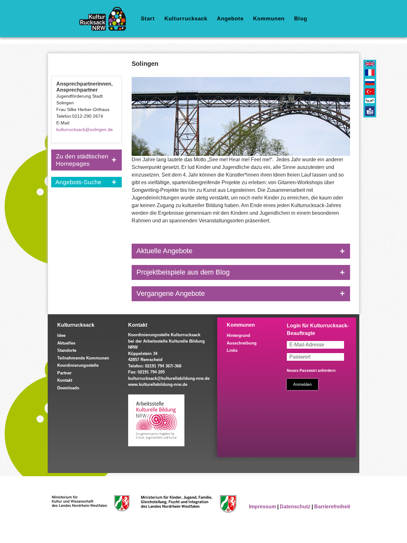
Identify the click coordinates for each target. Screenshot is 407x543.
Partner (64, 373)
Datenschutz (295, 506)
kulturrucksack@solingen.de (84, 129)
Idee (61, 335)
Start (148, 19)
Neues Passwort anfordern (311, 370)
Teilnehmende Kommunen (83, 358)
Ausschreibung (242, 343)
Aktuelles (66, 343)
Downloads (68, 388)
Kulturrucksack (185, 19)
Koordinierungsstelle (78, 365)
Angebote (230, 19)
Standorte (66, 350)
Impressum (262, 506)
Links (232, 350)
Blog (300, 19)
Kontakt (64, 380)
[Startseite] (105, 19)
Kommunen (269, 19)
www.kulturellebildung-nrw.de (157, 384)
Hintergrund (238, 335)
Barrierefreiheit (332, 506)
